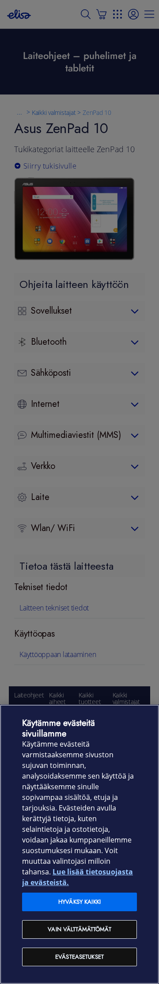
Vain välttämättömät (79, 929)
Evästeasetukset (79, 957)
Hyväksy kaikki (79, 901)
